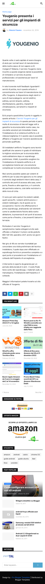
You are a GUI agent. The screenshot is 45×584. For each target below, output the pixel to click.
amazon (7, 454)
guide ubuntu (23, 459)
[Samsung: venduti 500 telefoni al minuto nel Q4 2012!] (8, 525)
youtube (14, 463)
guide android (9, 459)
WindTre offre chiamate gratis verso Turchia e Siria (11, 353)
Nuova (6, 392)
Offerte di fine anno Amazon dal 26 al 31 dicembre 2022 (32, 353)
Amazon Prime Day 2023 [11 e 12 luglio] (10, 322)
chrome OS (35, 454)
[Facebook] (4, 294)
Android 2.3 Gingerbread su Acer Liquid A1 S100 (27, 534)
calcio (25, 454)
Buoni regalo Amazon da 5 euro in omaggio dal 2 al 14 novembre (11, 379)
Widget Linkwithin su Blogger (28, 501)
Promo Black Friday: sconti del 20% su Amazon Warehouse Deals (32, 380)
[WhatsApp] (15, 294)
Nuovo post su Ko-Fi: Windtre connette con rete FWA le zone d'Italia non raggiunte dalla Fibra (33, 325)
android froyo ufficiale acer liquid (27, 513)
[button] (3, 4)
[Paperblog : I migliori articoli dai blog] (8, 558)
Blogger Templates (22, 580)
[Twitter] (10, 294)
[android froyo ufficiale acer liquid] (8, 515)
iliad (33, 459)
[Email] (26, 294)
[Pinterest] (21, 294)
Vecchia (38, 392)
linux (5, 463)
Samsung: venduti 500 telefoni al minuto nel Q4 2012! (28, 524)
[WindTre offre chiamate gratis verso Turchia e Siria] (11, 343)
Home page (7, 12)
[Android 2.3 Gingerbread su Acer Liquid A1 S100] (8, 536)
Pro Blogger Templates (21, 577)
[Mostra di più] (31, 294)
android (17, 454)
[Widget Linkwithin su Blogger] (8, 504)
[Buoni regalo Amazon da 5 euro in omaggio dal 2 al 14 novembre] (11, 368)
